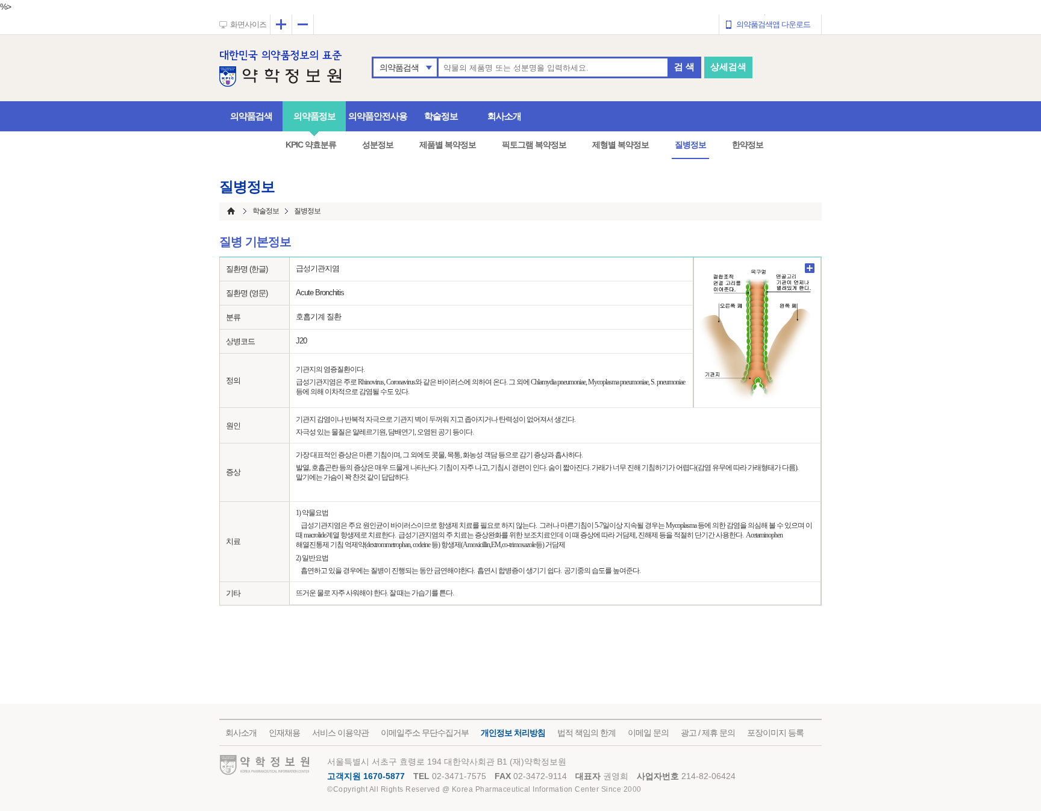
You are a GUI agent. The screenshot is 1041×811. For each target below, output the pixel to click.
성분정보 (377, 144)
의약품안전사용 (377, 116)
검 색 (684, 66)
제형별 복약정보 (620, 144)
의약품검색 (399, 67)
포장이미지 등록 (775, 732)
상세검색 (728, 66)
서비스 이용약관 (340, 732)
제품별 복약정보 (447, 144)
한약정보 (747, 144)
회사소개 (504, 116)
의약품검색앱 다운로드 (773, 24)
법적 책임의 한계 (586, 732)
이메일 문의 (648, 732)
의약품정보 (314, 116)
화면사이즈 (248, 24)
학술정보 (441, 116)
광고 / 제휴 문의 (708, 732)
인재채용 (284, 732)
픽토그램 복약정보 (534, 144)
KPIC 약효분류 (311, 144)
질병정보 (690, 144)
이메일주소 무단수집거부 (425, 732)
